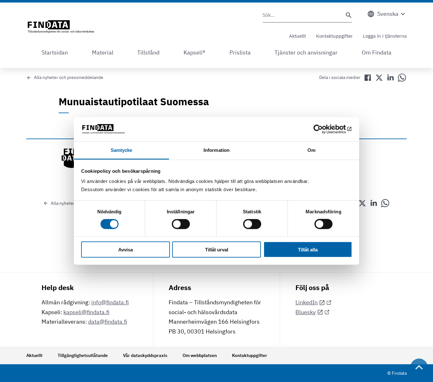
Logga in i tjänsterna (385, 36)
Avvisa (125, 249)
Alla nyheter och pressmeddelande (68, 77)
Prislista (240, 52)
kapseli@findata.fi (86, 312)
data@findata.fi (107, 321)
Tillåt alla (308, 249)
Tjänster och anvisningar (306, 52)
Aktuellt (297, 36)
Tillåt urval (216, 249)
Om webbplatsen (200, 355)
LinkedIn (306, 302)
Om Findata (376, 52)
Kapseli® (194, 52)
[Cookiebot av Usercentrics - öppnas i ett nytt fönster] (324, 129)
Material (102, 52)
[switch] (181, 224)
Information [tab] (216, 150)
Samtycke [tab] (121, 150)
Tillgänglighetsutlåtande (83, 355)
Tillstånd (148, 52)
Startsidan (55, 52)
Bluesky (305, 312)
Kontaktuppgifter (334, 36)
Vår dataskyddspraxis (145, 355)
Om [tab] (311, 150)
